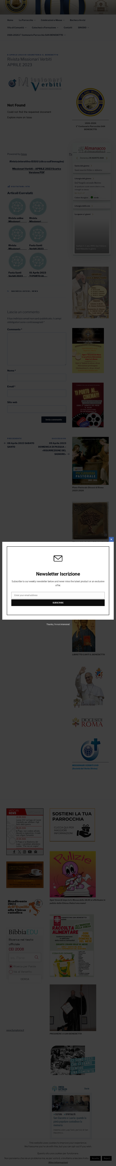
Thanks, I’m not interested (58, 624)
